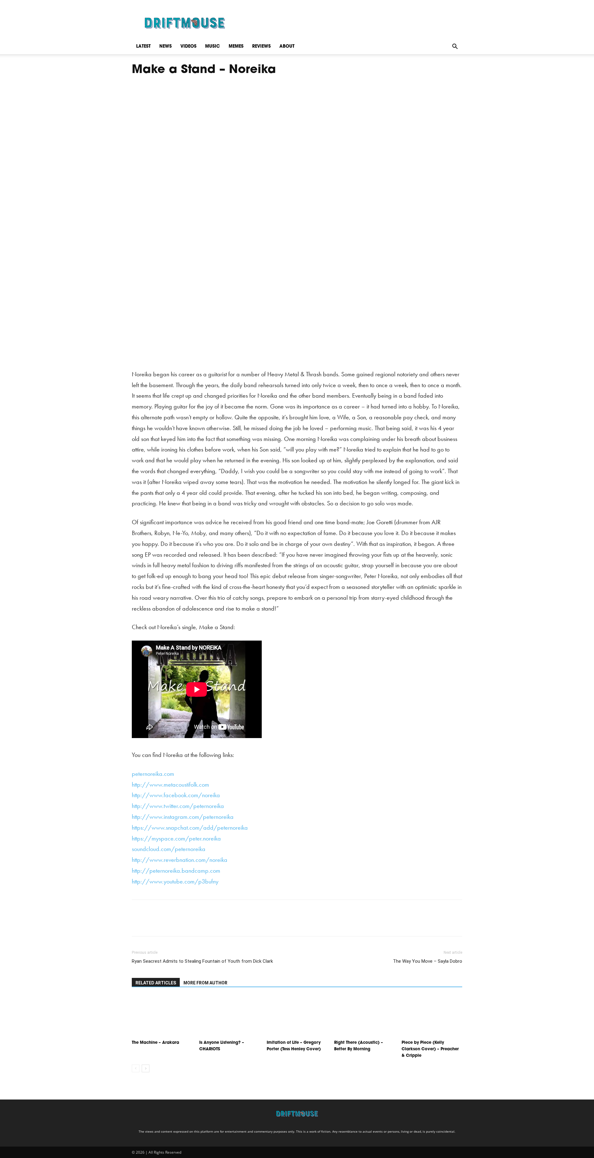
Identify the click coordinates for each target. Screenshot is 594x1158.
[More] (195, 923)
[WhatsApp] (180, 923)
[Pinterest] (166, 923)
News (165, 46)
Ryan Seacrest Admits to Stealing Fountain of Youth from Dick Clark (202, 961)
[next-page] (145, 1068)
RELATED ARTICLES (156, 982)
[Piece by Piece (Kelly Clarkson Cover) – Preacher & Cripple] (432, 1016)
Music (212, 46)
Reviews (261, 46)
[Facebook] (138, 923)
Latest (143, 46)
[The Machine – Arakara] (162, 1016)
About (287, 46)
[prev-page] (136, 1068)
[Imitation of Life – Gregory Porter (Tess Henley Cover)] (297, 1016)
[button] (454, 46)
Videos (188, 46)
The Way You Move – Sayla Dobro (427, 961)
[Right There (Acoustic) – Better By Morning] (364, 1016)
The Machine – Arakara (155, 1043)
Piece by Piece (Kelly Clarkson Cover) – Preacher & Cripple (430, 1049)
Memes (236, 46)
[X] (152, 923)
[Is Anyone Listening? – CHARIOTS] (229, 1016)
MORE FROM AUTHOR (205, 982)
